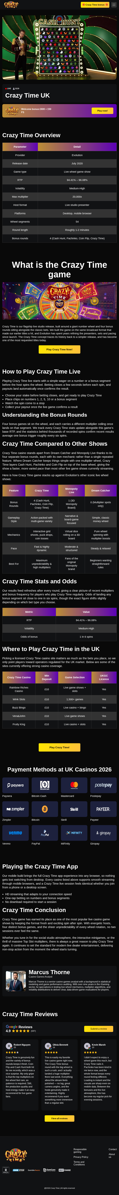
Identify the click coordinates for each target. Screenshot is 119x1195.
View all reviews (59, 1118)
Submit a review (98, 1029)
